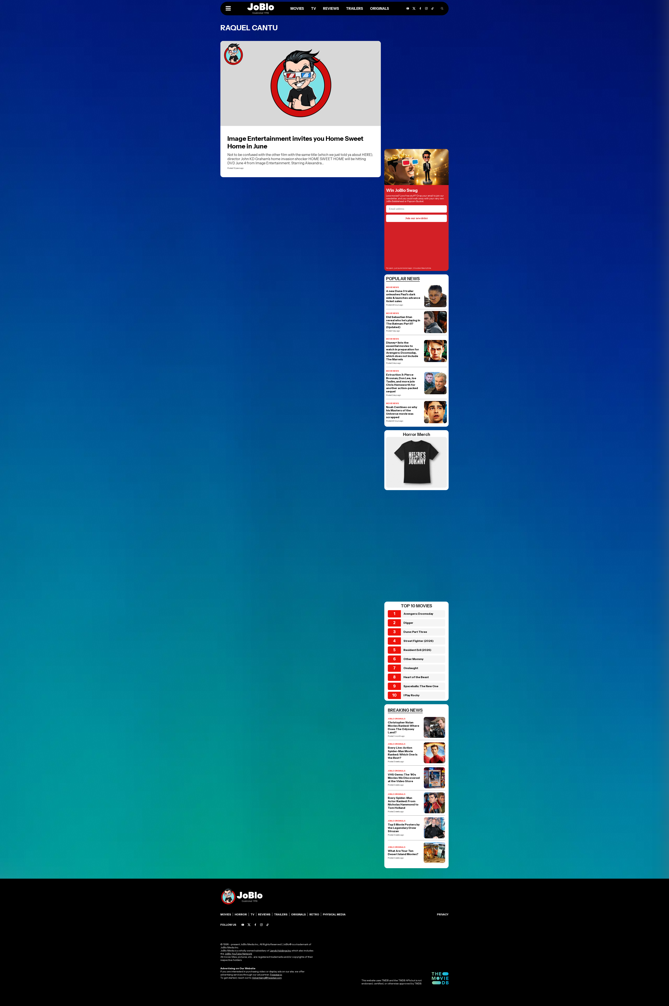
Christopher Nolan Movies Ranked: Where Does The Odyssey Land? (403, 727)
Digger (408, 622)
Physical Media (334, 914)
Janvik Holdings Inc (280, 950)
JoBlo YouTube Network (238, 953)
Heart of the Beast (416, 677)
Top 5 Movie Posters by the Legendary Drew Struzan (404, 828)
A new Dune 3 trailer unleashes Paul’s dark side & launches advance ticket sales (403, 296)
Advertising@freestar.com (267, 977)
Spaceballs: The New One (420, 686)
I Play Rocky (411, 695)
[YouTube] (242, 924)
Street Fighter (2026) (418, 641)
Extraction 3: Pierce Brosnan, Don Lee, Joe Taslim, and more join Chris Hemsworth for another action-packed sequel (402, 383)
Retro (314, 914)
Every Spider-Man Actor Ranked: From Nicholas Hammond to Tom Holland (403, 803)
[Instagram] (426, 8)
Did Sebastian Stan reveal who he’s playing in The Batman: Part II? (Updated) (403, 322)
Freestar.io (276, 974)
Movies (225, 914)
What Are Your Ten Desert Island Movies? (403, 852)
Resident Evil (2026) (417, 650)
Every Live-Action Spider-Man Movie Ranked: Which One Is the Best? (402, 752)
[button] (228, 8)
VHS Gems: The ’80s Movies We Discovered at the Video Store (404, 778)
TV (252, 914)
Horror (241, 914)
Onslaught (410, 668)
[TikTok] (432, 8)
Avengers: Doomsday (418, 613)
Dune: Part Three (415, 631)
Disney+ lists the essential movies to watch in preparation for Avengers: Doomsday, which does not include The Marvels (402, 351)
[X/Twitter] (249, 924)
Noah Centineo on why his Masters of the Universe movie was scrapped (401, 412)
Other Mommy (413, 659)
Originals (298, 914)
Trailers (280, 914)
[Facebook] (255, 924)
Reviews (264, 914)
